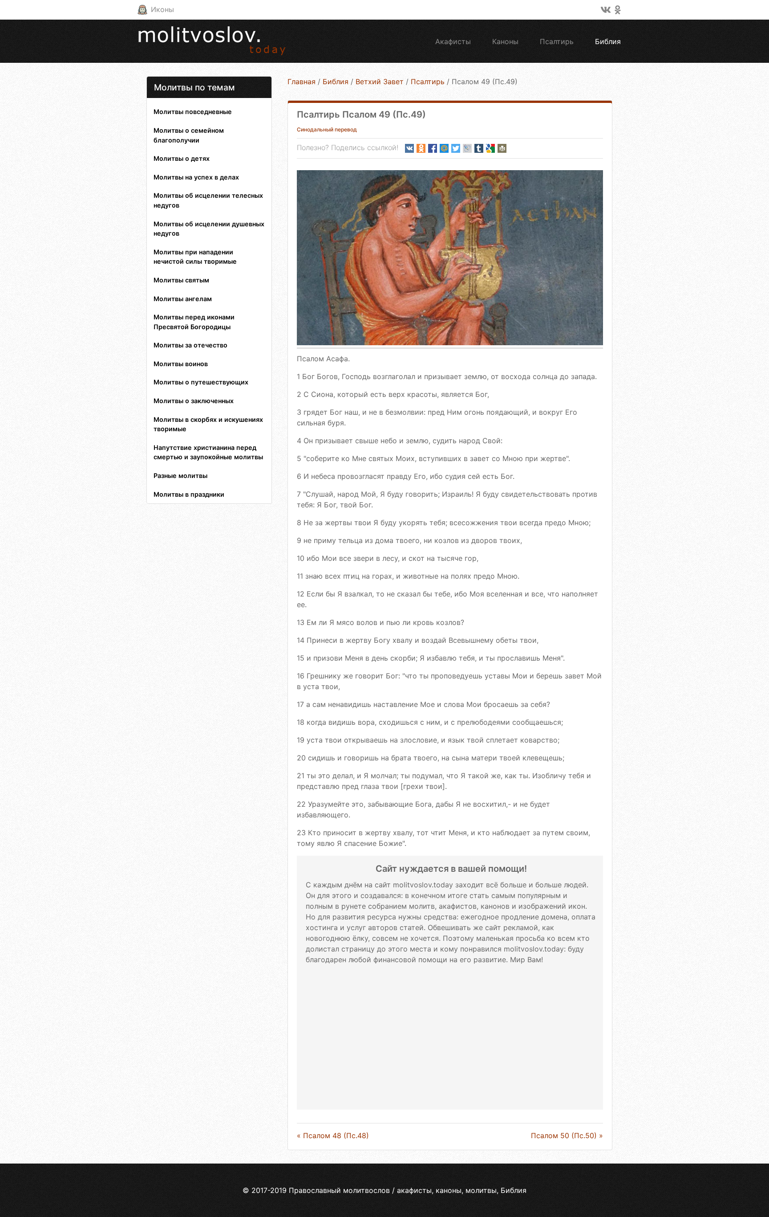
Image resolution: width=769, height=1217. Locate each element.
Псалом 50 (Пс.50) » (567, 1135)
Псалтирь (557, 41)
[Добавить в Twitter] (455, 148)
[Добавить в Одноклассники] (421, 148)
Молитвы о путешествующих (201, 382)
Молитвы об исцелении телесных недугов (208, 200)
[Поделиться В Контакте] (409, 148)
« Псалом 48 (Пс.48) (333, 1135)
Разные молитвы (180, 475)
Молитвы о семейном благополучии (189, 135)
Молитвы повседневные (193, 111)
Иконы (162, 9)
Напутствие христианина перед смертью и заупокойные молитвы (208, 452)
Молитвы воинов (181, 364)
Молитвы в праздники (189, 494)
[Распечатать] (502, 148)
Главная (301, 81)
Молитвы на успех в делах (196, 177)
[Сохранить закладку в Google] (490, 148)
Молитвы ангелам (183, 298)
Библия (608, 41)
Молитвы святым (181, 280)
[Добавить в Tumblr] (478, 148)
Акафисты (453, 41)
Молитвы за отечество (190, 345)
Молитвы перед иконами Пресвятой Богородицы (194, 322)
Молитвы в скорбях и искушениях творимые (208, 424)
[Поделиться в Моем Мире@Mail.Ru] (444, 148)
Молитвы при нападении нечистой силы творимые (195, 256)
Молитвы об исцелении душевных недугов (209, 228)
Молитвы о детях (182, 158)
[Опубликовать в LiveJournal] (467, 148)
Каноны (505, 41)
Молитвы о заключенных (194, 400)
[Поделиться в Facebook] (432, 148)
